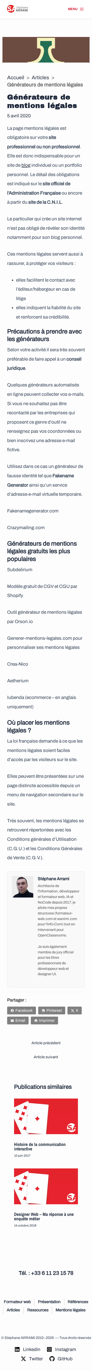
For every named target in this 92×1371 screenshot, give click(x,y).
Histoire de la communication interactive (40, 1146)
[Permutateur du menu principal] (76, 9)
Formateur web (17, 1302)
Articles (40, 77)
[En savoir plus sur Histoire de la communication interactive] (46, 1116)
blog (26, 165)
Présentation (49, 1302)
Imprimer (47, 1020)
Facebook (24, 1010)
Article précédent (46, 1043)
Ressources (37, 1310)
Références (78, 1302)
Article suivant (46, 1057)
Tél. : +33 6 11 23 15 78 (46, 1273)
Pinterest (54, 1010)
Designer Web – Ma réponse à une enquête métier (44, 1216)
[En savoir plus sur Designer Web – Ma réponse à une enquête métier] (46, 1186)
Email (20, 1020)
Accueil (15, 77)
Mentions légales (71, 1310)
